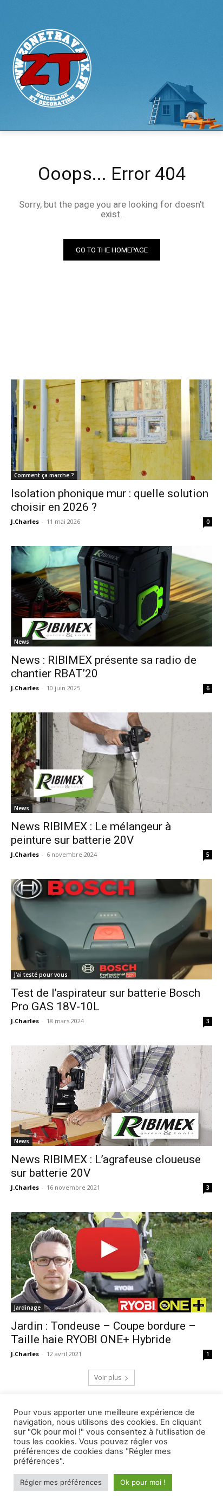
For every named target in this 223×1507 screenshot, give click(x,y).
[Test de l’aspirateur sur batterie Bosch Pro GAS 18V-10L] (111, 929)
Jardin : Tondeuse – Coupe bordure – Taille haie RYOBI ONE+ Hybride (103, 1332)
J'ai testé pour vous (41, 974)
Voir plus (107, 1377)
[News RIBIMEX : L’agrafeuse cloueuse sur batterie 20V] (111, 1095)
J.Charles (25, 521)
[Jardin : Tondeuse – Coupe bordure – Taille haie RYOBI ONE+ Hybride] (111, 1262)
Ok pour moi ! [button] (143, 1482)
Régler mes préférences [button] (61, 1482)
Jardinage (27, 1307)
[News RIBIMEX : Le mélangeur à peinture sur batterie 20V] (111, 762)
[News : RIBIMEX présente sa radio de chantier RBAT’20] (111, 596)
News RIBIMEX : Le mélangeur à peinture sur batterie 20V (91, 833)
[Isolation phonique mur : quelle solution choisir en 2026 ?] (111, 429)
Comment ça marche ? (44, 475)
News (21, 641)
